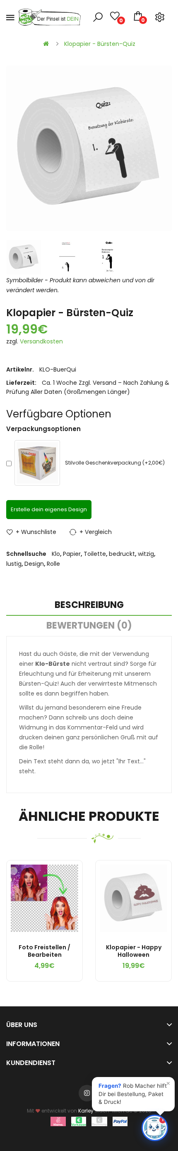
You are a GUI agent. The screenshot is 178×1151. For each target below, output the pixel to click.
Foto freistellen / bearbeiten (44, 951)
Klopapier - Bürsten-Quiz (99, 44)
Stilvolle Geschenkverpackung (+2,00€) (115, 462)
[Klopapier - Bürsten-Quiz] (23, 257)
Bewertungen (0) (89, 625)
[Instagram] (87, 1093)
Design (34, 564)
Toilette (95, 554)
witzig (146, 554)
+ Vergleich (95, 532)
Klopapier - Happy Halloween (133, 951)
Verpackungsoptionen (43, 428)
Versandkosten (41, 341)
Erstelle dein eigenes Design (49, 509)
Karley (86, 1110)
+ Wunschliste (36, 532)
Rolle (53, 564)
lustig (14, 564)
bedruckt (122, 554)
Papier (72, 554)
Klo (56, 554)
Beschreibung (89, 604)
